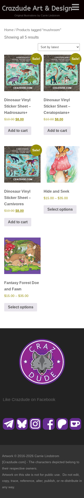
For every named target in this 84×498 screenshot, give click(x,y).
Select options (60, 209)
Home (9, 30)
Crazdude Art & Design (37, 8)
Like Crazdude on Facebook (29, 399)
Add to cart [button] (18, 131)
